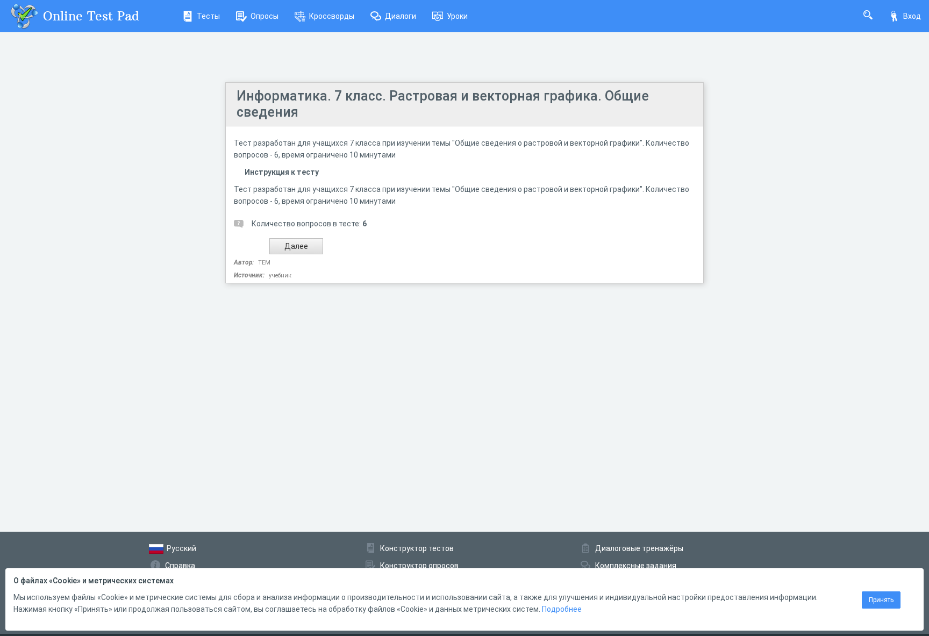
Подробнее (562, 609)
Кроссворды (331, 16)
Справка (180, 565)
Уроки (457, 16)
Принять (881, 600)
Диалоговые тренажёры (639, 548)
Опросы (264, 16)
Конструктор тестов (417, 548)
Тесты (208, 16)
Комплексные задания (635, 565)
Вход (912, 16)
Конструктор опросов (419, 565)
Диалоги (400, 16)
